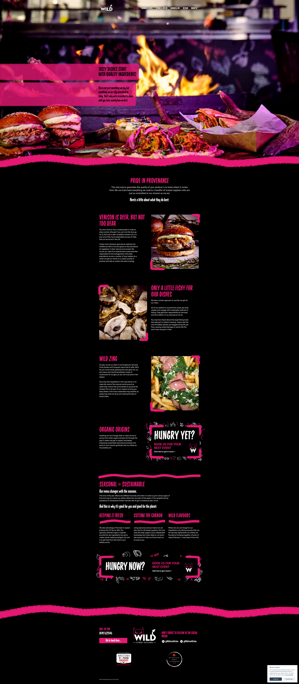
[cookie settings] (297, 682)
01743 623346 (105, 633)
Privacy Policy (115, 679)
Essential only (289, 679)
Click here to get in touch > (164, 451)
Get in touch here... (113, 640)
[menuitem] (136, 8)
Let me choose (289, 675)
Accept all (275, 679)
